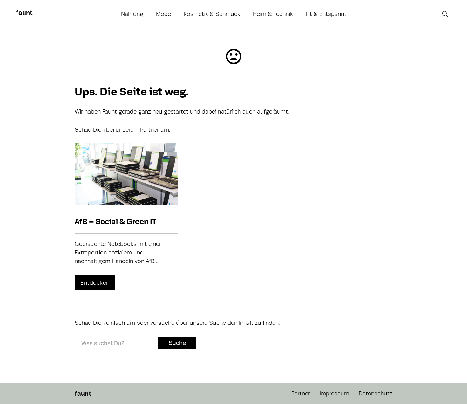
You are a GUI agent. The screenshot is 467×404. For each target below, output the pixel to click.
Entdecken (95, 282)
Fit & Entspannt (326, 13)
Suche (177, 342)
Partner (300, 393)
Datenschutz (375, 393)
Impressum (334, 393)
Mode (163, 13)
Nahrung (132, 13)
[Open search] (445, 14)
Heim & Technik (273, 13)
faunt (24, 13)
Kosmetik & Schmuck (212, 13)
